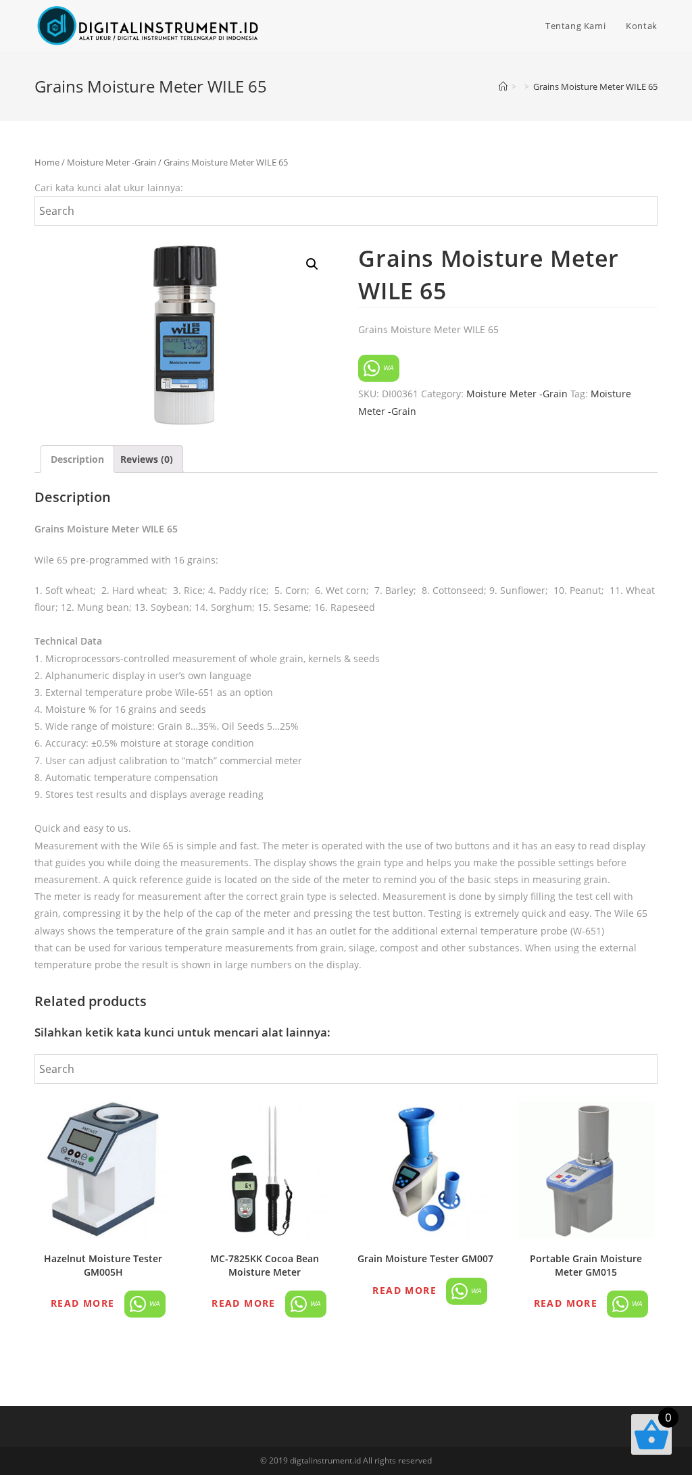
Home (46, 162)
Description (77, 459)
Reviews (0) (146, 459)
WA (387, 368)
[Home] (503, 86)
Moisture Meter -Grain (111, 162)
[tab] (77, 459)
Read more (83, 1303)
